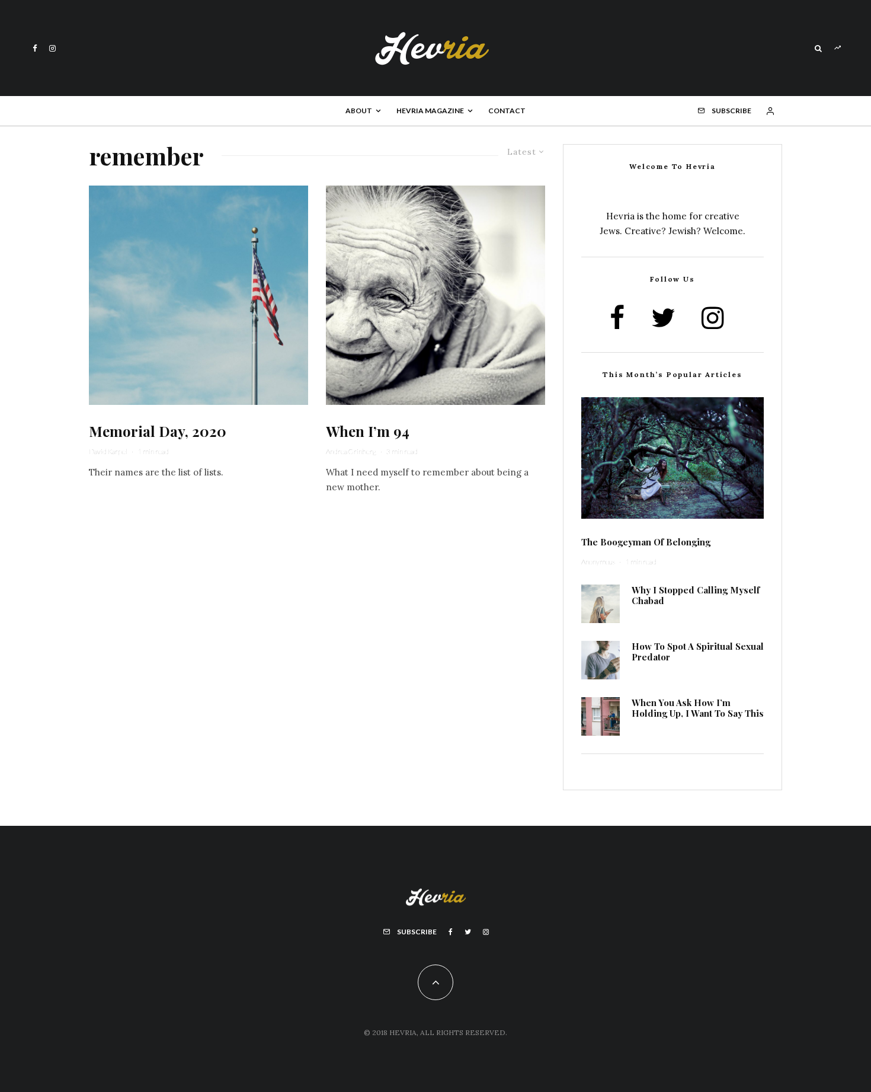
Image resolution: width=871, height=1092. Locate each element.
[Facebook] (35, 48)
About (358, 110)
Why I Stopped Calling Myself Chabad (696, 595)
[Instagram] (52, 48)
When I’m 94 (367, 431)
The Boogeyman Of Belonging (645, 542)
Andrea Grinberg (351, 451)
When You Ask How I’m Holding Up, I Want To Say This (698, 708)
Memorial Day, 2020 (157, 431)
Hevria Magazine (430, 110)
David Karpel (108, 451)
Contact (507, 110)
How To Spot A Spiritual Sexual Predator (698, 651)
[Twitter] (468, 931)
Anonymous (598, 561)
